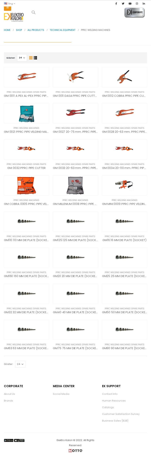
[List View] (35, 58)
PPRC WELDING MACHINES (26, 128)
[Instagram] (137, 3)
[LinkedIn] (144, 3)
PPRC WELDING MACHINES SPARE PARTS (26, 92)
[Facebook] (116, 3)
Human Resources (114, 400)
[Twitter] (123, 3)
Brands (8, 400)
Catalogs (108, 407)
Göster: (10, 57)
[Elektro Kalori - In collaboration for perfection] (14, 17)
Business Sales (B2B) (115, 420)
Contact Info (110, 394)
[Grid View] (31, 58)
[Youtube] (130, 3)
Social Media (61, 394)
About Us (9, 394)
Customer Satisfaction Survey (121, 414)
